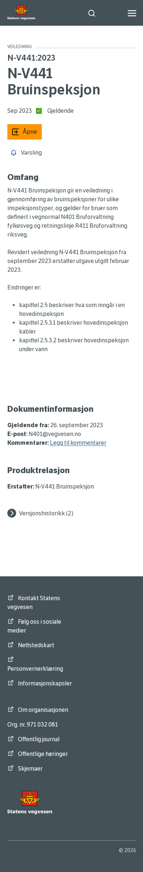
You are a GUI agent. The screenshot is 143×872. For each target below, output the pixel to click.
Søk (94, 13)
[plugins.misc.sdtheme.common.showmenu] (132, 13)
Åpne (22, 131)
